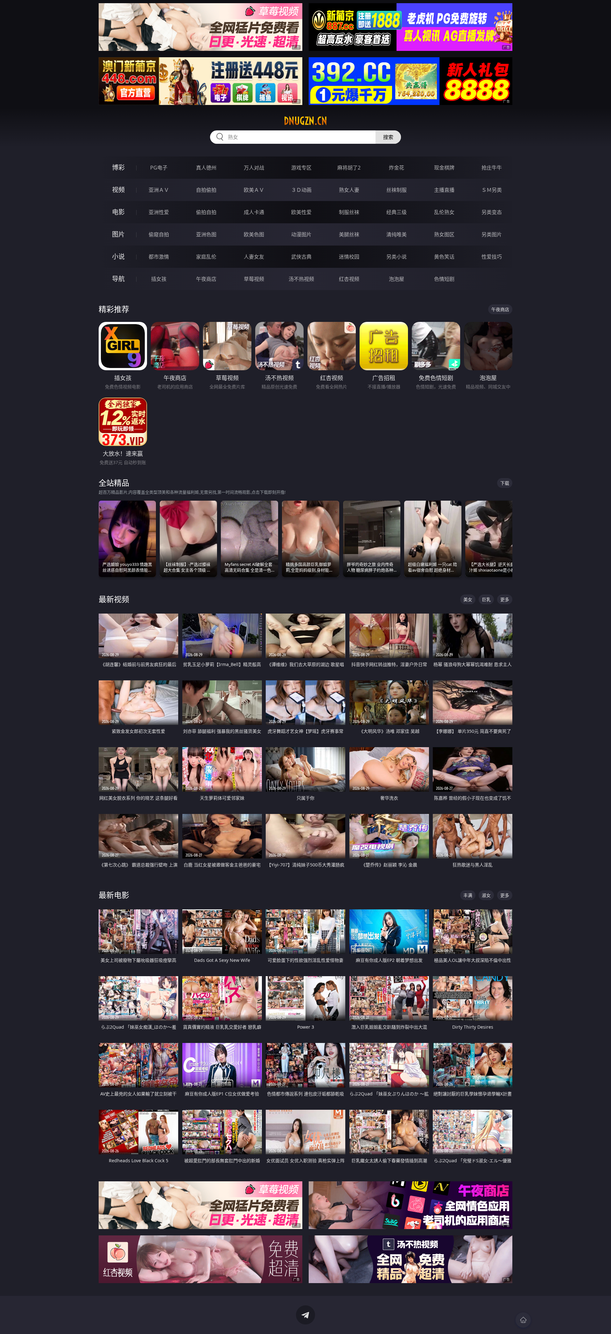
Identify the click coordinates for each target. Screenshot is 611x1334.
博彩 (118, 167)
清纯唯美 (396, 234)
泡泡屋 (396, 278)
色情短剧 (444, 278)
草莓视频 (254, 278)
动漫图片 (301, 234)
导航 (118, 278)
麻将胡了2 (349, 167)
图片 (118, 234)
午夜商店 (206, 278)
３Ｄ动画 (301, 189)
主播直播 (444, 189)
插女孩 (158, 278)
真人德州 (206, 167)
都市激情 (159, 256)
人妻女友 (254, 256)
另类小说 (396, 256)
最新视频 (114, 599)
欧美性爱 (301, 212)
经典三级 (396, 212)
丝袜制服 (396, 189)
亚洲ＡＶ (159, 189)
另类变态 (491, 212)
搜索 (388, 137)
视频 (118, 189)
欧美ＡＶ (254, 189)
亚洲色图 (206, 234)
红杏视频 (349, 278)
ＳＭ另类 (491, 189)
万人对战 (254, 167)
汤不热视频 (301, 278)
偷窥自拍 (159, 234)
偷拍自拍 (206, 212)
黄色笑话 (444, 256)
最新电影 (114, 895)
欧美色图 (254, 234)
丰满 (467, 895)
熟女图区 (444, 234)
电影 (118, 212)
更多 (504, 599)
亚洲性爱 (159, 212)
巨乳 (486, 599)
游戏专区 (301, 167)
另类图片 (491, 234)
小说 (118, 256)
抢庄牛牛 (491, 167)
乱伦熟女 (444, 212)
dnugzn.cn (305, 121)
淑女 (486, 895)
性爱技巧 (491, 256)
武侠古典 (301, 256)
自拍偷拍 (206, 189)
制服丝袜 (349, 212)
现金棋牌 (444, 167)
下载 (504, 483)
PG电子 (158, 167)
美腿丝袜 (349, 234)
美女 (467, 599)
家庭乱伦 (206, 256)
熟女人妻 (349, 189)
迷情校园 (349, 256)
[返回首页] (523, 1320)
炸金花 (396, 167)
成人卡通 (254, 212)
